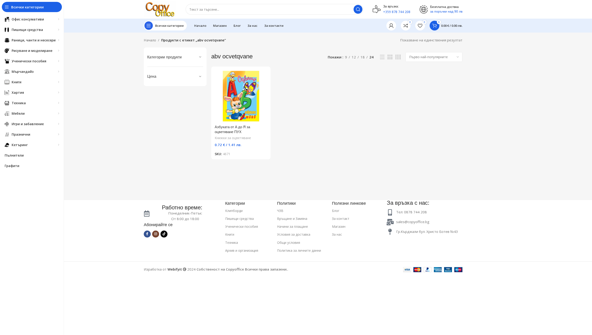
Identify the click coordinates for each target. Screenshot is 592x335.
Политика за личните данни (299, 250)
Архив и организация (241, 250)
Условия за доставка (293, 234)
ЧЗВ (280, 210)
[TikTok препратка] (164, 234)
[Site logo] (160, 9)
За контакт (340, 218)
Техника (231, 242)
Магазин (338, 226)
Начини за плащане (292, 226)
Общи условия (288, 242)
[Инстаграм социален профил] (155, 234)
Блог (335, 210)
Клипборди (234, 210)
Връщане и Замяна (292, 218)
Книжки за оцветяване (233, 138)
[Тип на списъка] (382, 57)
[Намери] (358, 9)
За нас (337, 234)
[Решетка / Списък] (390, 57)
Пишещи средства (239, 218)
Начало (150, 40)
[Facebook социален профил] (147, 234)
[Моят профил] (391, 25)
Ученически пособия (241, 226)
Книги (229, 234)
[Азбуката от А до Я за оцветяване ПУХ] (241, 96)
